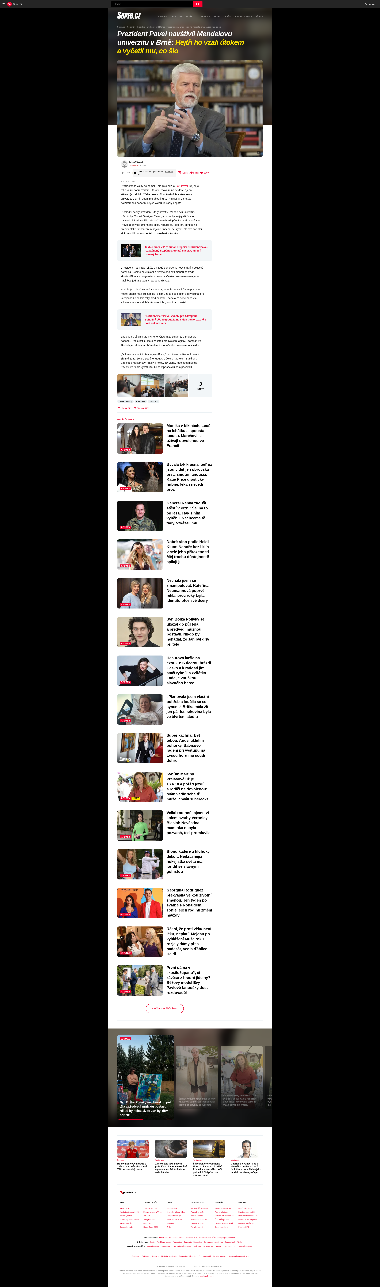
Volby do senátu (126, 1223)
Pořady (191, 16)
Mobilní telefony (153, 1246)
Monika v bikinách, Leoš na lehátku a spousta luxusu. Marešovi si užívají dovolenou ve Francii (188, 435)
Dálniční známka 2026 (247, 1212)
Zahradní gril (230, 1242)
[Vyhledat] (197, 4)
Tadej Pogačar (149, 1220)
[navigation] (3, 4)
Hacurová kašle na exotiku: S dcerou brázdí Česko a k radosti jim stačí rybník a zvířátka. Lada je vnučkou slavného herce (189, 670)
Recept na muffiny (198, 1212)
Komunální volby (126, 1227)
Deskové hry (208, 1246)
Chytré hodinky (231, 1246)
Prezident (153, 401)
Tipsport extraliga (174, 1216)
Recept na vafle (197, 1223)
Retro (217, 16)
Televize (204, 16)
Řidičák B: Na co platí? (247, 1220)
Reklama (145, 1256)
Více (258, 16)
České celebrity (125, 401)
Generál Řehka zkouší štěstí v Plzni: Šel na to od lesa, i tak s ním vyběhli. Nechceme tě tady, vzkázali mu (187, 513)
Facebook (136, 1256)
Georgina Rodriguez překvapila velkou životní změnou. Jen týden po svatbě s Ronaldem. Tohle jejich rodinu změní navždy (189, 902)
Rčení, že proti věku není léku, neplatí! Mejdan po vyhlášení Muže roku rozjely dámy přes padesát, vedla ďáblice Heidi (189, 941)
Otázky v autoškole (246, 1223)
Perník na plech (197, 1227)
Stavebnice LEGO (168, 1246)
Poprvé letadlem (221, 1212)
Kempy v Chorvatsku (223, 1208)
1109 (206, 173)
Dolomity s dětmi (221, 1227)
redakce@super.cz (207, 1276)
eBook (184, 173)
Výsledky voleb (126, 1216)
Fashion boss (243, 16)
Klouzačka (197, 1242)
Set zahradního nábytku (213, 1242)
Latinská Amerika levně (224, 1223)
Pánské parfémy (245, 1246)
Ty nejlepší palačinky (199, 1208)
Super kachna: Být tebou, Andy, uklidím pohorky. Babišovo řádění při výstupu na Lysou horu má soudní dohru (187, 748)
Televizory (219, 1246)
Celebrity (162, 16)
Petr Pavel (181, 185)
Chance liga (172, 1208)
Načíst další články (165, 1008)
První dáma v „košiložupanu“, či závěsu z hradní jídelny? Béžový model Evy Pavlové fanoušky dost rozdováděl (188, 980)
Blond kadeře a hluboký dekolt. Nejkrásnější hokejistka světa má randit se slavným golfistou (188, 861)
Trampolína (177, 1242)
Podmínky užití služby (187, 1256)
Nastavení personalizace (239, 1256)
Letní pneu (197, 1246)
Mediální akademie (169, 1256)
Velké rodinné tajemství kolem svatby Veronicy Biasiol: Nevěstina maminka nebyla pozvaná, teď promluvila (188, 822)
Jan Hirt (146, 1216)
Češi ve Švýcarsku (222, 1220)
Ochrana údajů (205, 1256)
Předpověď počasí (176, 1238)
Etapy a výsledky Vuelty (152, 1212)
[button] (190, 108)
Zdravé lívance (197, 1216)
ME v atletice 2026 (174, 1220)
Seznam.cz (370, 4)
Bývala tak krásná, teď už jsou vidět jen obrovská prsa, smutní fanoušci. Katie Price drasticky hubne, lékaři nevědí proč (189, 477)
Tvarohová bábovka (199, 1220)
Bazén (152, 1242)
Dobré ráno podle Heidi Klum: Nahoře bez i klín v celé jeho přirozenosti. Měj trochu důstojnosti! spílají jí (188, 552)
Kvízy (228, 16)
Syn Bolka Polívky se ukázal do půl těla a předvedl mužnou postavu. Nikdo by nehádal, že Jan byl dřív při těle (188, 631)
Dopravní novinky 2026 (247, 1216)
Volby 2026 (124, 1208)
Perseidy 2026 (191, 1238)
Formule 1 (171, 1223)
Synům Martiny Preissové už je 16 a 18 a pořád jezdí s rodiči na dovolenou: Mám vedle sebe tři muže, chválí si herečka (188, 786)
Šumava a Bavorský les (224, 1216)
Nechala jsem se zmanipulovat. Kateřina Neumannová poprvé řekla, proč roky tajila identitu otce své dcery (187, 590)
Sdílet (195, 173)
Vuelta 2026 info (150, 1208)
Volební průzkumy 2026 (129, 1212)
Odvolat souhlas (219, 1256)
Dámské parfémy (184, 1246)
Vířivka (239, 1242)
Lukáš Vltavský (136, 162)
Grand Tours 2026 (150, 1227)
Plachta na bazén (164, 1242)
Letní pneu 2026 (245, 1208)
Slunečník (188, 1242)
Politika (177, 16)
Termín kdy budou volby (129, 1220)
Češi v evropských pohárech (223, 1238)
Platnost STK (243, 1227)
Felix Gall (147, 1223)
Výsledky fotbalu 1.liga (176, 1212)
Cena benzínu (205, 1238)
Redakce (155, 1256)
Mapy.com (163, 1238)
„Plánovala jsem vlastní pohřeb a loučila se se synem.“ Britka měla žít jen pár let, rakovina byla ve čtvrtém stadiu (189, 706)
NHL (169, 1227)
